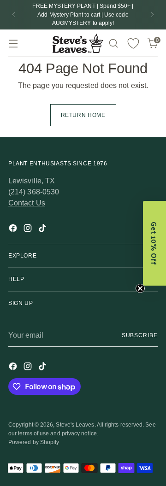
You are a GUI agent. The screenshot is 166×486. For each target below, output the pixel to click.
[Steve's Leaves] (78, 43)
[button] (154, 243)
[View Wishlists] (133, 43)
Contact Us (26, 203)
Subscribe (140, 335)
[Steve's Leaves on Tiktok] (43, 229)
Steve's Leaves (75, 425)
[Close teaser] (140, 288)
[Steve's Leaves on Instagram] (28, 229)
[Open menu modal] (13, 43)
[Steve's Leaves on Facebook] (13, 229)
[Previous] (14, 14)
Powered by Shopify (33, 442)
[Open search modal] (113, 43)
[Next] (152, 14)
